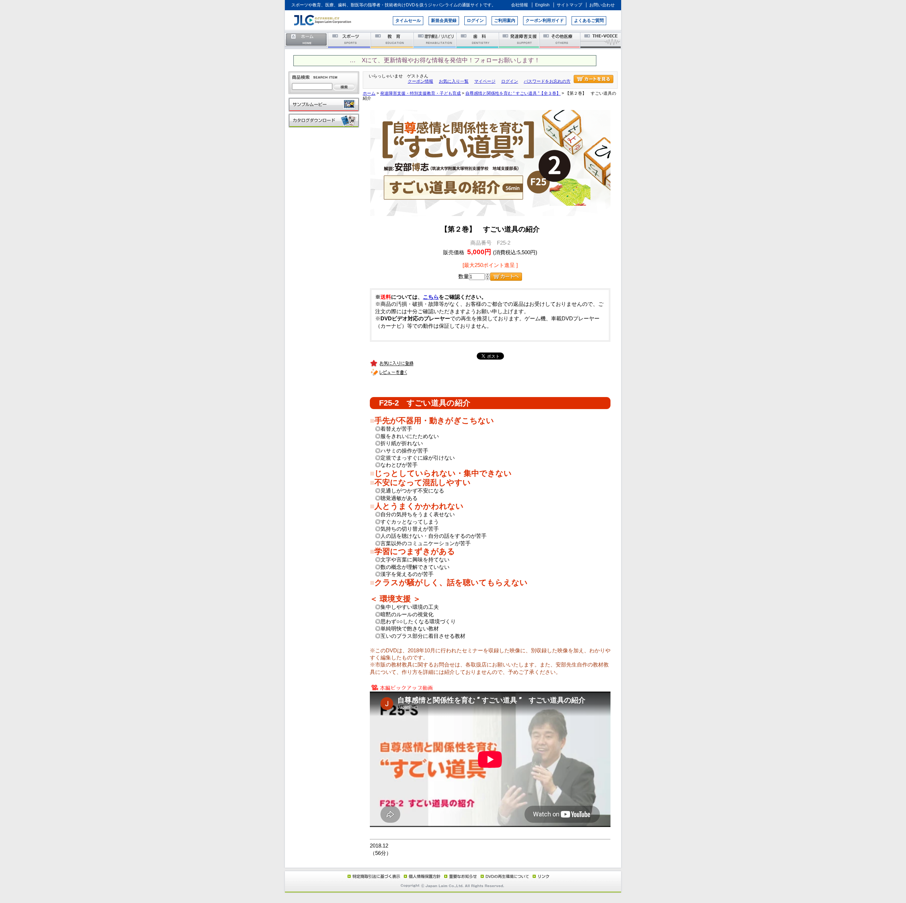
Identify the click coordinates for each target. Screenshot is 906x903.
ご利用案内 (504, 20)
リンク (540, 876)
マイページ (484, 81)
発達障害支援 (519, 39)
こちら (431, 297)
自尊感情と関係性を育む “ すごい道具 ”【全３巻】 (513, 93)
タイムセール (408, 20)
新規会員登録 (444, 20)
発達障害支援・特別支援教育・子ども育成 (420, 93)
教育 (392, 39)
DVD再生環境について (505, 876)
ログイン (475, 20)
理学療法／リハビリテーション (435, 39)
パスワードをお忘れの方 (547, 81)
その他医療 (560, 39)
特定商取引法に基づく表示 (373, 876)
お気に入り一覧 (454, 81)
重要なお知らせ (459, 876)
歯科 (478, 39)
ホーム (306, 39)
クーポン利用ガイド (545, 20)
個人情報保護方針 (421, 876)
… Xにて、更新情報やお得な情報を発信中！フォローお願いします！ (445, 60)
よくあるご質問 (589, 20)
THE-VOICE (601, 39)
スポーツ (349, 39)
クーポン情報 (420, 81)
